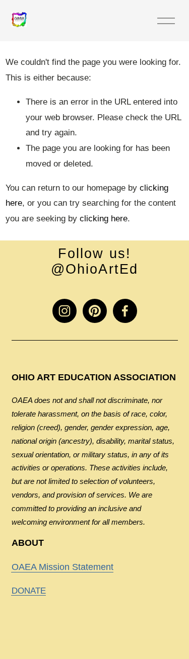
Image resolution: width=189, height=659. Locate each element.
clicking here (104, 218)
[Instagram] (64, 311)
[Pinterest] (95, 311)
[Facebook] (125, 311)
